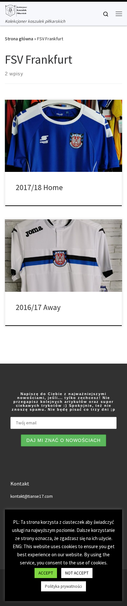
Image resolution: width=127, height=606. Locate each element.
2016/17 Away (38, 307)
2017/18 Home (39, 187)
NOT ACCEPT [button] (77, 573)
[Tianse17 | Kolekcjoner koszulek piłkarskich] (16, 9)
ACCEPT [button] (45, 573)
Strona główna (19, 39)
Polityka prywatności (63, 586)
